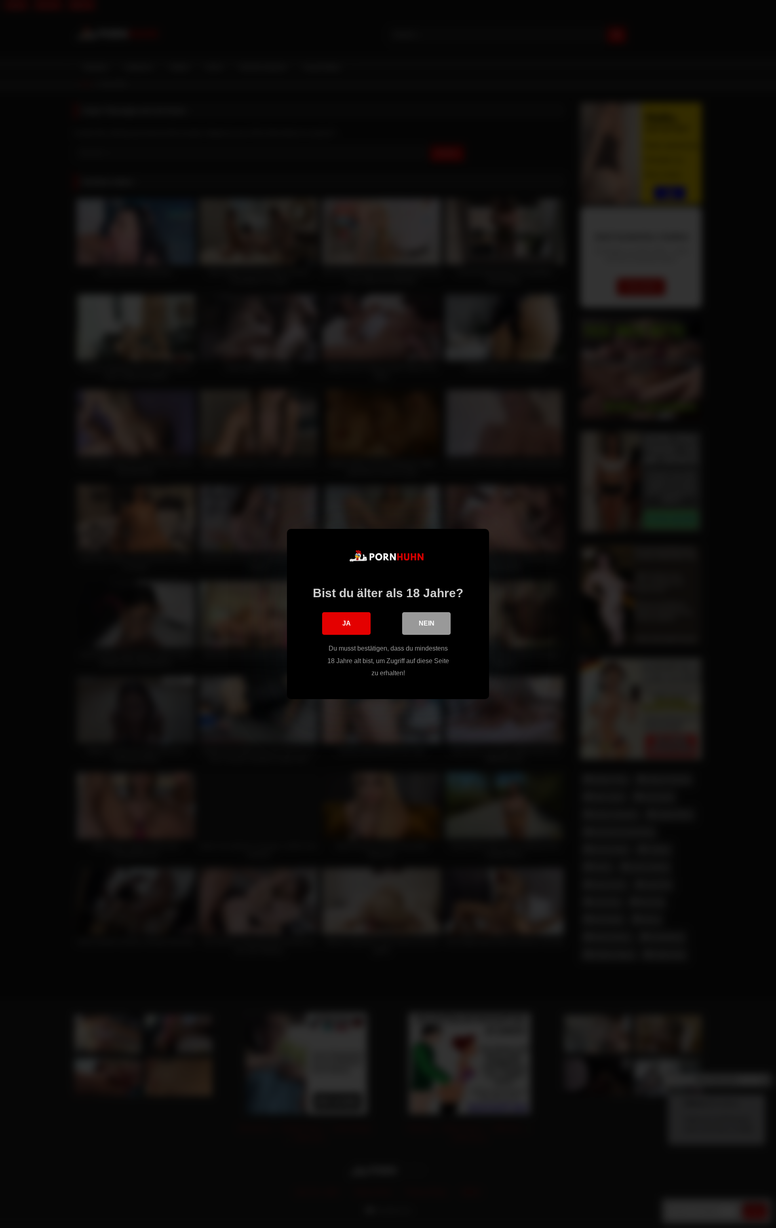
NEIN (426, 623)
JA (346, 623)
